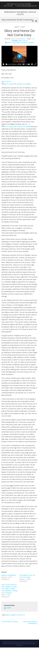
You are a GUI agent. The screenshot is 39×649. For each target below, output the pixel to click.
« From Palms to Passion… (10, 622)
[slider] (11, 64)
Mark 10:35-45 (22, 41)
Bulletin (8, 608)
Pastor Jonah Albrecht (18, 39)
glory (8, 615)
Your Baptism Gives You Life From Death (27, 576)
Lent (33, 39)
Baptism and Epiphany (9, 575)
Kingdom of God (15, 615)
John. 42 (27, 124)
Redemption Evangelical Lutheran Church (20, 13)
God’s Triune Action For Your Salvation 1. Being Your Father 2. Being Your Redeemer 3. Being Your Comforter (9, 589)
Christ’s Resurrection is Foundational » (30, 622)
